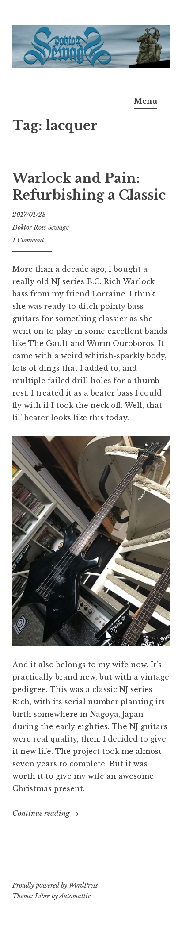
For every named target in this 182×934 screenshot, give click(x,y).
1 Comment (28, 240)
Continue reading (45, 813)
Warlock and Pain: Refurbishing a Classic (89, 186)
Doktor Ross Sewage (40, 227)
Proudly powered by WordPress (55, 885)
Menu (145, 100)
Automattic (75, 896)
